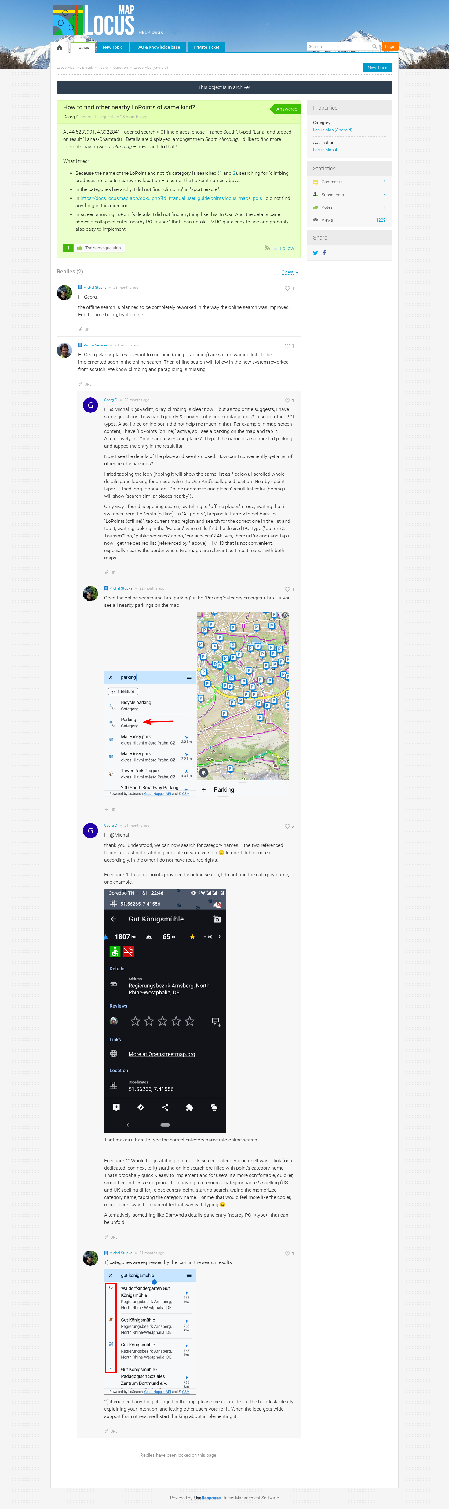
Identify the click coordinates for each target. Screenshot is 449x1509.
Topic (103, 67)
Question (120, 67)
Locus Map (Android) (151, 67)
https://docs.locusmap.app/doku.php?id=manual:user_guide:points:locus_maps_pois (171, 198)
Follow (287, 248)
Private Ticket (206, 47)
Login (390, 46)
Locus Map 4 (325, 149)
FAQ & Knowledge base (158, 47)
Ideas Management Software (251, 1498)
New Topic (112, 47)
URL (88, 330)
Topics (83, 47)
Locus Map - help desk (75, 67)
